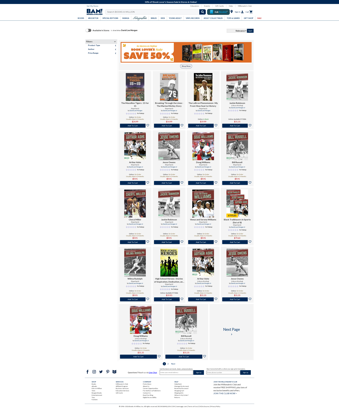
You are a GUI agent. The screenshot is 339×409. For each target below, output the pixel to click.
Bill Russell (237, 162)
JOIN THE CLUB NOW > (225, 393)
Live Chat (153, 372)
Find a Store (147, 384)
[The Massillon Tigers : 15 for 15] (135, 87)
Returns (177, 397)
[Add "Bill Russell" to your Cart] (237, 183)
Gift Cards (219, 6)
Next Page (231, 331)
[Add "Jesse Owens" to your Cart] (169, 183)
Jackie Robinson (237, 103)
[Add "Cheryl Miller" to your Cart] (135, 242)
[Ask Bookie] (218, 12)
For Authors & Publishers (152, 391)
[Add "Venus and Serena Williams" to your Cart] (203, 242)
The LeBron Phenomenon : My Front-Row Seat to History (203, 104)
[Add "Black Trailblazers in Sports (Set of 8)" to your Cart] (237, 242)
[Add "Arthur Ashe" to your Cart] (135, 183)
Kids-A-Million (97, 388)
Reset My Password (181, 388)
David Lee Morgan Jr (170, 110)
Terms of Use (193, 406)
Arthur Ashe (135, 162)
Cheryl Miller (135, 219)
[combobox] (157, 11)
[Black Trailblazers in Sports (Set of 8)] (237, 203)
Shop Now (186, 66)
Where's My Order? (181, 395)
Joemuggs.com (181, 406)
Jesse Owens (169, 162)
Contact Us (147, 393)
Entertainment (97, 395)
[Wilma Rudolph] (135, 262)
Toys (93, 397)
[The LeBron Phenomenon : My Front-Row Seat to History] (203, 87)
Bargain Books (97, 393)
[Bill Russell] (237, 146)
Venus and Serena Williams (203, 219)
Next (173, 364)
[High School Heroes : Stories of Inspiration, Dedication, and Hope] (169, 262)
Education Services (122, 391)
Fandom (95, 400)
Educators (195, 6)
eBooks (94, 386)
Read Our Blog (148, 395)
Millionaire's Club (245, 6)
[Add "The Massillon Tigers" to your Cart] (135, 126)
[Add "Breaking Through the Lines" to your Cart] (169, 126)
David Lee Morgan (136, 110)
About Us (146, 386)
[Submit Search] (202, 12)
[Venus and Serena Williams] (203, 203)
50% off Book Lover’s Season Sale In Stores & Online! (171, 2)
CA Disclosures (204, 406)
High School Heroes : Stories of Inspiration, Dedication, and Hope (169, 280)
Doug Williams (203, 162)
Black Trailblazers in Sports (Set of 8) (237, 221)
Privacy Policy (215, 406)
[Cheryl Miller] (135, 203)
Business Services (122, 388)
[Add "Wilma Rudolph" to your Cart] (135, 299)
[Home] (94, 12)
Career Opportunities (150, 388)
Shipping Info (178, 393)
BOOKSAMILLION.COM (166, 406)
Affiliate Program (122, 386)
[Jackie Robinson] (237, 87)
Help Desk (178, 384)
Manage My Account (181, 386)
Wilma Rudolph (135, 278)
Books (94, 384)
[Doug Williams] (203, 146)
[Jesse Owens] (169, 146)
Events (207, 6)
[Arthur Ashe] (135, 146)
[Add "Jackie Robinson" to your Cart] (237, 126)
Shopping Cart (179, 391)
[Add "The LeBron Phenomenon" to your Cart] (203, 126)
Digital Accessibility (149, 397)
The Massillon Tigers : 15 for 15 (135, 104)
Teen (93, 391)
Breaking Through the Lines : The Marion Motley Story (169, 104)
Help (231, 6)
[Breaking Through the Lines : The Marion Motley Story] (169, 87)
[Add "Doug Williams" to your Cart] (203, 183)
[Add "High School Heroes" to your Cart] (169, 299)
